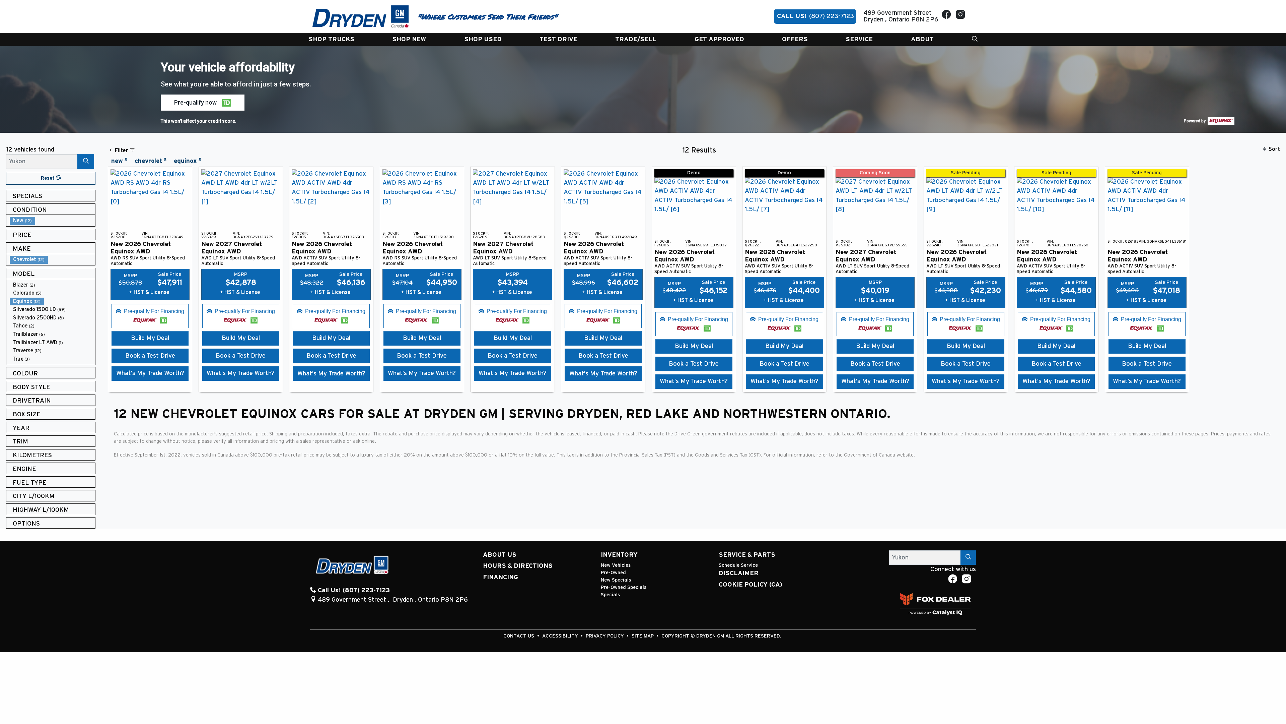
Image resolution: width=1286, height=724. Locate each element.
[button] (331, 39)
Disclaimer (739, 573)
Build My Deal (150, 338)
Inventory (619, 555)
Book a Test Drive (150, 356)
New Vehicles (616, 565)
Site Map (643, 636)
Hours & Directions (518, 566)
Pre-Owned (613, 572)
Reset (48, 178)
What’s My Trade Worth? (150, 373)
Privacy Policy (605, 636)
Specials (610, 594)
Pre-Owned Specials (623, 587)
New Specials (616, 580)
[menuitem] (52, 221)
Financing (500, 577)
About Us (499, 555)
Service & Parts (747, 555)
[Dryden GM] (360, 16)
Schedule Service (738, 565)
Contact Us (519, 636)
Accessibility (560, 636)
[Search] (85, 161)
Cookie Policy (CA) (750, 585)
